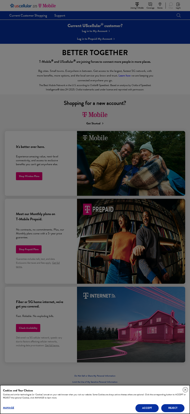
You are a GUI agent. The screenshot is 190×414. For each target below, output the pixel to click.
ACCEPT (147, 408)
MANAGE (8, 408)
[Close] (185, 389)
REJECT (172, 408)
